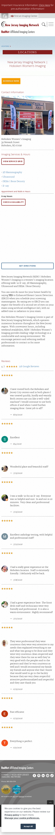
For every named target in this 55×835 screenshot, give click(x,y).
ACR (14, 796)
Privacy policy (12, 814)
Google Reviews (29, 366)
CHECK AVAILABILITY (13, 202)
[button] (11, 81)
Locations (5, 46)
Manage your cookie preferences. (22, 818)
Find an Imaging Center (25, 15)
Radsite (21, 796)
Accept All (28, 826)
